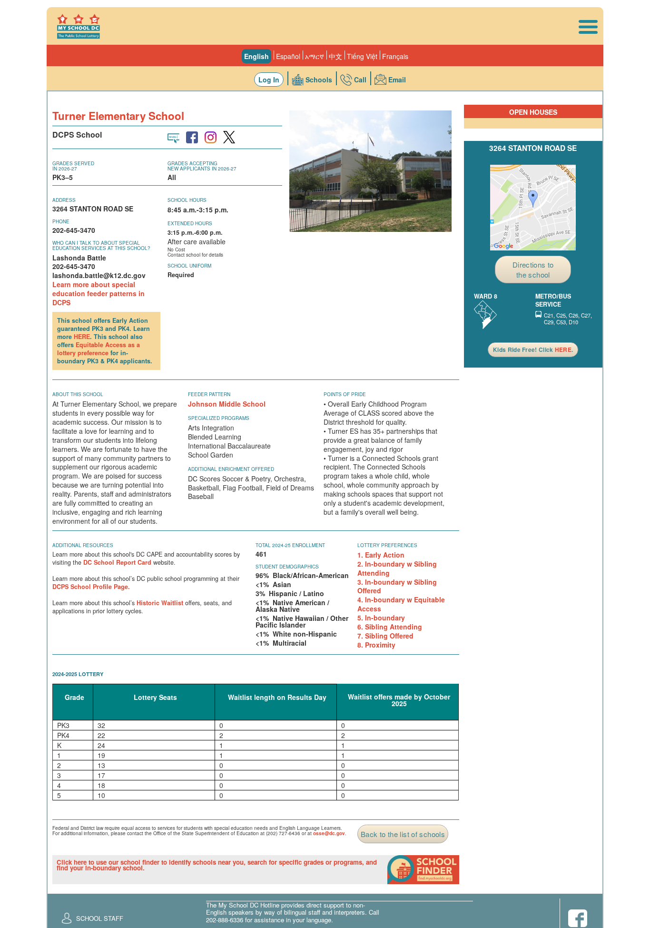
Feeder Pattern (209, 394)
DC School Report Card (117, 562)
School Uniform (189, 265)
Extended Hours (189, 223)
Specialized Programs (218, 418)
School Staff (99, 918)
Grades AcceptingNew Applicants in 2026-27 (201, 166)
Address (64, 200)
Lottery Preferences (387, 545)
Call (360, 79)
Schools (318, 79)
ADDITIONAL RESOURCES (82, 545)
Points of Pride (345, 394)
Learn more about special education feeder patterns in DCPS (98, 293)
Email (397, 79)
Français (395, 56)
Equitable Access (101, 344)
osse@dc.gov (329, 833)
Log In (268, 79)
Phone (60, 221)
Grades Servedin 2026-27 (73, 166)
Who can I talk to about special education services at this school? (101, 245)
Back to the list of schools (403, 834)
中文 (335, 56)
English (256, 56)
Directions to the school (533, 269)
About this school (77, 394)
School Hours (187, 200)
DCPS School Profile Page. (91, 586)
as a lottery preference (98, 348)
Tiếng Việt (362, 56)
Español (288, 56)
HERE (82, 336)
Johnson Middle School (227, 404)
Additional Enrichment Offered (231, 469)
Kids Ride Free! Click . (533, 349)
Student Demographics (287, 566)
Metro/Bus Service (553, 300)
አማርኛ (314, 56)
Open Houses (533, 112)
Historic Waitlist (160, 603)
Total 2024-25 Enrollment (290, 545)
